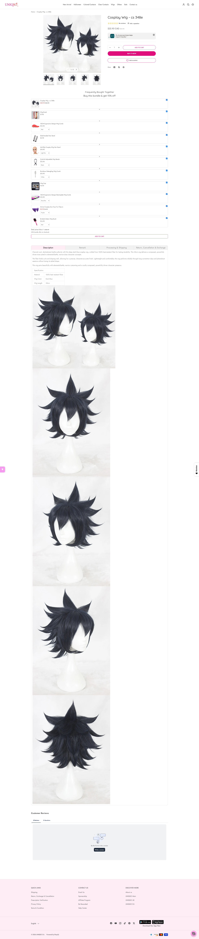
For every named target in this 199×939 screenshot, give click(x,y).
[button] (194, 934)
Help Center (82, 908)
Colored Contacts (90, 4)
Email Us (81, 892)
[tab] (48, 247)
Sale (125, 4)
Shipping (34, 892)
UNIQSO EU (130, 904)
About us (129, 892)
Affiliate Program (84, 900)
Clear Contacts (103, 4)
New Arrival (67, 4)
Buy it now (131, 53)
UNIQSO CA (40, 935)
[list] (72, 44)
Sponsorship (82, 896)
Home (33, 12)
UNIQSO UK (130, 900)
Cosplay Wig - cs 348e (44, 12)
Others (119, 4)
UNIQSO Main (131, 896)
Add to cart (139, 47)
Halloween (77, 4)
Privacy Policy (36, 904)
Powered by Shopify (53, 935)
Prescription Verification (39, 900)
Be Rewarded (83, 904)
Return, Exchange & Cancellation (42, 896)
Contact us (133, 4)
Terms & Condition (37, 908)
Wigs (113, 4)
